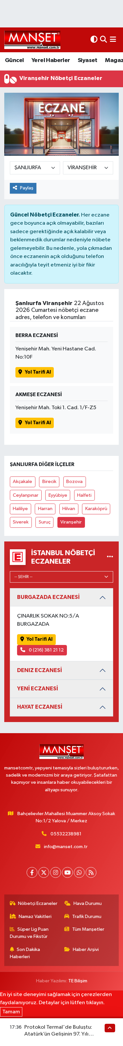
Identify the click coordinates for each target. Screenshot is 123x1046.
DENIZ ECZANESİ (39, 670)
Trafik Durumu (86, 916)
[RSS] (91, 872)
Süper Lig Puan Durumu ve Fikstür (29, 933)
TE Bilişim (77, 980)
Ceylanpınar (25, 495)
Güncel (14, 60)
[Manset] (32, 40)
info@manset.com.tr (66, 846)
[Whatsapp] (79, 872)
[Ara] (103, 39)
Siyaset (87, 60)
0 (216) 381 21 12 (46, 650)
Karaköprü (96, 508)
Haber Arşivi (86, 949)
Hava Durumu (87, 903)
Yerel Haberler (50, 60)
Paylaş (26, 187)
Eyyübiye (58, 495)
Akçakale (22, 481)
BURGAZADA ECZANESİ (48, 597)
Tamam (11, 1012)
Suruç (45, 522)
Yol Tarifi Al (38, 372)
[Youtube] (67, 872)
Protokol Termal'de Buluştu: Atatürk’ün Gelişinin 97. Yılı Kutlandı (58, 1034)
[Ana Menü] (113, 39)
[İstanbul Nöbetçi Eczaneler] (110, 557)
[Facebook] (32, 872)
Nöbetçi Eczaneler (37, 903)
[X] (43, 872)
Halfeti (84, 495)
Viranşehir (71, 522)
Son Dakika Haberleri (25, 953)
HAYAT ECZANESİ (39, 707)
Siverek (21, 522)
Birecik (49, 481)
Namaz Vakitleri (35, 916)
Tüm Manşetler (88, 929)
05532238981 (66, 833)
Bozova (74, 481)
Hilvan (68, 508)
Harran (45, 508)
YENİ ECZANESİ (37, 688)
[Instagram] (55, 872)
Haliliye (20, 508)
